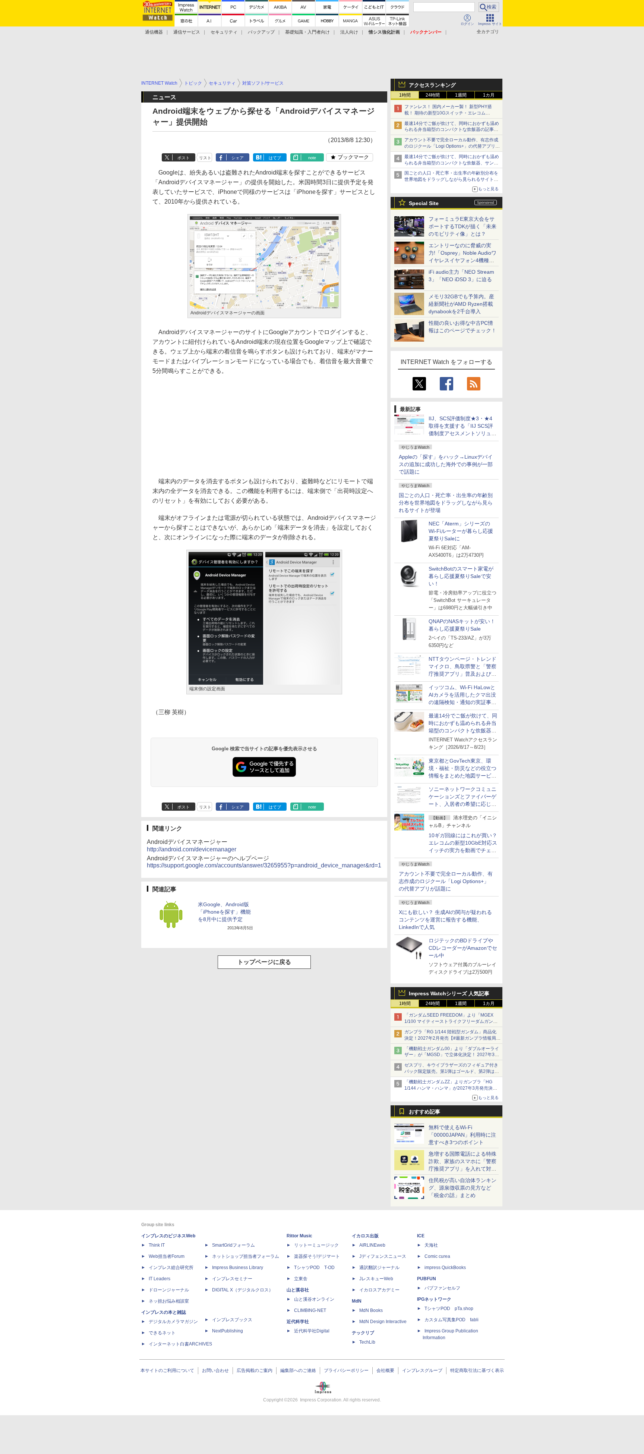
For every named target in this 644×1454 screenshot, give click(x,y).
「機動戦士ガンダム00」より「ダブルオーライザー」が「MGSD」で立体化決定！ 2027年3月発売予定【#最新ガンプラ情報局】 (451, 1055)
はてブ (275, 158)
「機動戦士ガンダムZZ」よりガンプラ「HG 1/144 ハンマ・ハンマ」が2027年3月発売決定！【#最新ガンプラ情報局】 (448, 1088)
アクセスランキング (432, 85)
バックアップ (261, 32)
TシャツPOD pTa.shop (448, 1308)
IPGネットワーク (434, 1299)
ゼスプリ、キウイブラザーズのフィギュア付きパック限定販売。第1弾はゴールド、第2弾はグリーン (451, 1071)
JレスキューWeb (376, 1278)
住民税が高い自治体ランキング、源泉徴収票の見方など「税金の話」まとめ (462, 1187)
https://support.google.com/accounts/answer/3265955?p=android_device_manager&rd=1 (264, 865)
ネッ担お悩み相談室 (169, 1301)
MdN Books (371, 1310)
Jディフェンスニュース (382, 1256)
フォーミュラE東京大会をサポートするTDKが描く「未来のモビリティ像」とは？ (462, 226)
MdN (357, 1301)
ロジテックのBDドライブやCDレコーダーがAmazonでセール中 (463, 948)
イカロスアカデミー (379, 1290)
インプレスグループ (422, 1370)
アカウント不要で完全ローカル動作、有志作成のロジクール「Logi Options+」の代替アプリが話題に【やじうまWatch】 (452, 146)
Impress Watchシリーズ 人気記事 (449, 993)
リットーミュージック (316, 1245)
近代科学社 (298, 1321)
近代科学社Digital (311, 1331)
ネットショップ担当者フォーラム (245, 1256)
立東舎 (300, 1278)
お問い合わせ (215, 1370)
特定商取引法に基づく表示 (477, 1370)
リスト (205, 158)
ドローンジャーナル (169, 1290)
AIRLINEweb (372, 1245)
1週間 (461, 95)
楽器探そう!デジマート (317, 1256)
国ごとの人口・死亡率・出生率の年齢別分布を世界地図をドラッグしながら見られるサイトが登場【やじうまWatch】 (451, 179)
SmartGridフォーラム (233, 1245)
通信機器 (154, 32)
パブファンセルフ (442, 1288)
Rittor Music (299, 1235)
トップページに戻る (264, 962)
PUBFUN (426, 1278)
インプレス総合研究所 (171, 1267)
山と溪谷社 (298, 1290)
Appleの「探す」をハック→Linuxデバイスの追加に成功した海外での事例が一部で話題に (446, 464)
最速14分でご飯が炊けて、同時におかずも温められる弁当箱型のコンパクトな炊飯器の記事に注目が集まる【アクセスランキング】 (451, 130)
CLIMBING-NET (310, 1310)
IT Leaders (159, 1278)
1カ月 (489, 95)
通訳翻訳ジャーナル (379, 1267)
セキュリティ (224, 32)
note (312, 158)
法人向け (349, 32)
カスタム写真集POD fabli (451, 1319)
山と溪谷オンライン (314, 1299)
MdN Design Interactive (383, 1321)
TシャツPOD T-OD (314, 1267)
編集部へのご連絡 (298, 1370)
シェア (237, 158)
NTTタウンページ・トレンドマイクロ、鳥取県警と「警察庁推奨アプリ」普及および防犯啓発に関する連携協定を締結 (462, 674)
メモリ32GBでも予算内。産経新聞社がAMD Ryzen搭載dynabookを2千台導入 (461, 303)
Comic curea (437, 1256)
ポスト (183, 158)
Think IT (157, 1245)
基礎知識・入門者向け (307, 32)
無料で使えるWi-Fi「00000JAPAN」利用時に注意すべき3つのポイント (462, 1134)
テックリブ (363, 1332)
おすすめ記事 (424, 1112)
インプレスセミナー (232, 1278)
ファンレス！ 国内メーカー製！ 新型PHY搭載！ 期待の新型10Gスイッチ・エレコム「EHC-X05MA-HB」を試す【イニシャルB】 (449, 113)
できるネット (162, 1332)
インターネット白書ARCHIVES (180, 1344)
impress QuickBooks (445, 1267)
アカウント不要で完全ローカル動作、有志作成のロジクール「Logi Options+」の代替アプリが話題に (446, 881)
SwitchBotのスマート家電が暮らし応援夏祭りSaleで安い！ (461, 576)
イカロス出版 (365, 1235)
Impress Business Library (237, 1267)
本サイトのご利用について (167, 1370)
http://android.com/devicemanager (191, 849)
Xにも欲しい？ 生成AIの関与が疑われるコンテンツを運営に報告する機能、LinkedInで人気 (445, 919)
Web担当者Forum (166, 1256)
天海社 (431, 1245)
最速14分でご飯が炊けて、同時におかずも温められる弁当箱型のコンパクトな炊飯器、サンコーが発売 (451, 163)
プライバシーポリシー (346, 1370)
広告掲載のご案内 (254, 1370)
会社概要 (385, 1370)
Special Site (424, 203)
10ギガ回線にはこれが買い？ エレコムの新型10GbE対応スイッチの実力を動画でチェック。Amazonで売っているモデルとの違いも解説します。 (465, 850)
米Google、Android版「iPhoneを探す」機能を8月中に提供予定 (224, 911)
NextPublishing (227, 1331)
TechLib (367, 1342)
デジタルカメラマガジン (173, 1321)
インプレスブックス (232, 1319)
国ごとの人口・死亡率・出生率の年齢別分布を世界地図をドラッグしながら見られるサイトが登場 (446, 502)
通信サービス (186, 32)
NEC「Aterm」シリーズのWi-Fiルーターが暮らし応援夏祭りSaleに (461, 531)
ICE (420, 1235)
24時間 (433, 95)
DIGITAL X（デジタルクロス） (242, 1290)
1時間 (405, 95)
